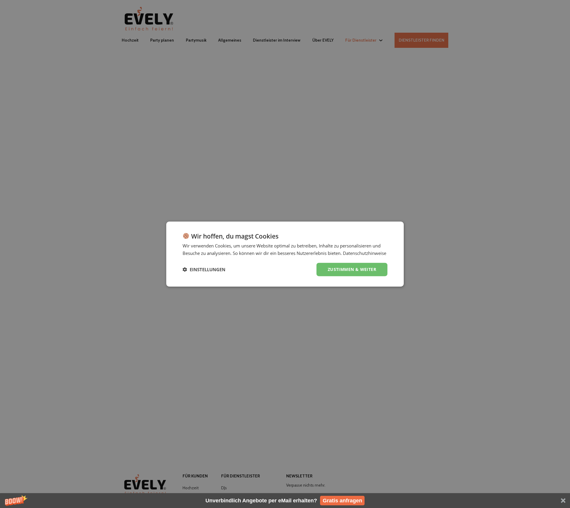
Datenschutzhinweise (364, 253)
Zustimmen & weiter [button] (352, 269)
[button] (285, 500)
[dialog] (285, 254)
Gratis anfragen (342, 501)
